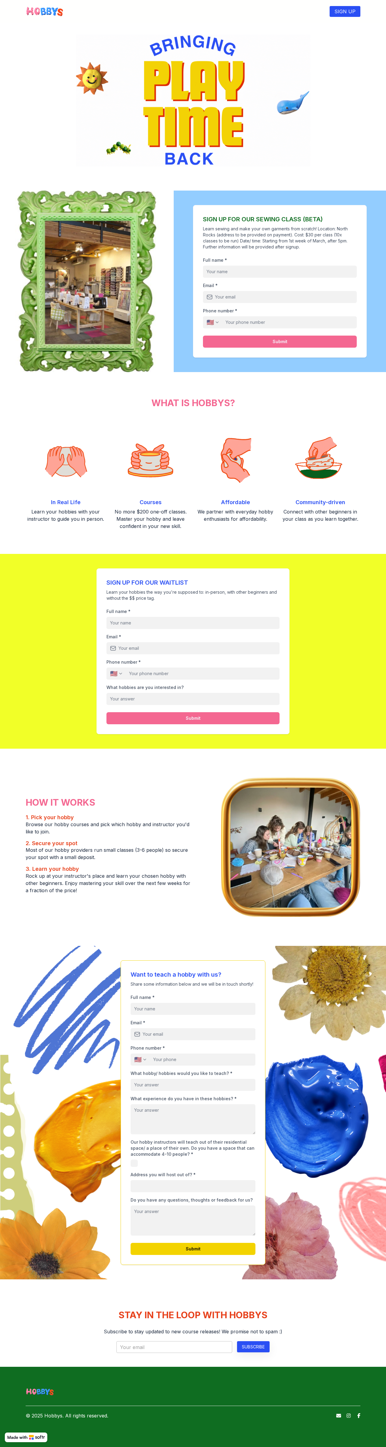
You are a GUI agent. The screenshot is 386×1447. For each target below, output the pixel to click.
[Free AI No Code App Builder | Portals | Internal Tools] (26, 1437)
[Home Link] (45, 11)
